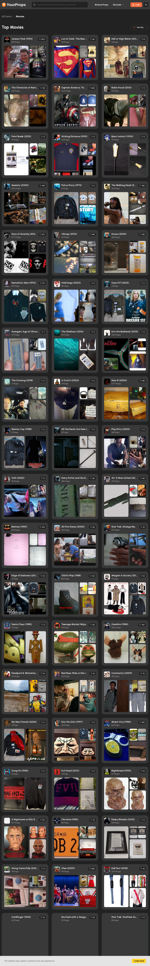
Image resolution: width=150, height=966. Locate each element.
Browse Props (101, 4)
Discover (117, 4)
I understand (139, 961)
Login (137, 5)
